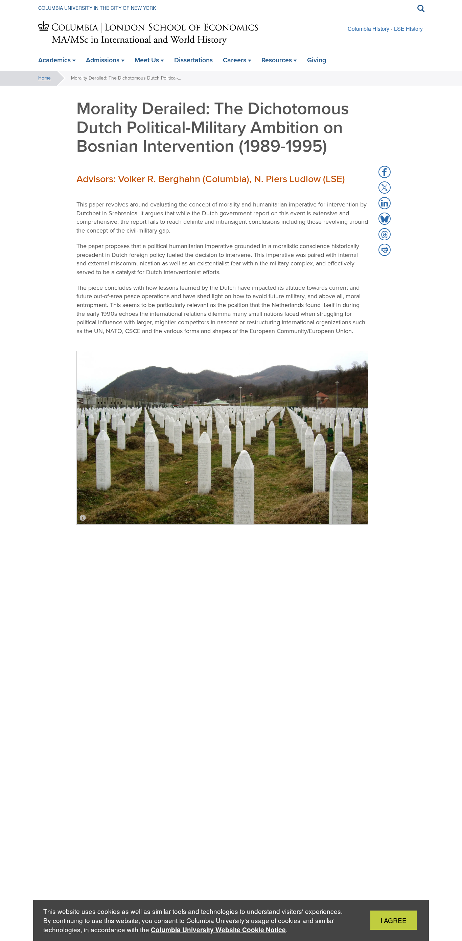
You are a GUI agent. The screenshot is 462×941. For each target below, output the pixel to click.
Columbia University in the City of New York (97, 7)
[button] (384, 172)
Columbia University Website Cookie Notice (218, 929)
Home (44, 78)
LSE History (408, 28)
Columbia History (368, 28)
